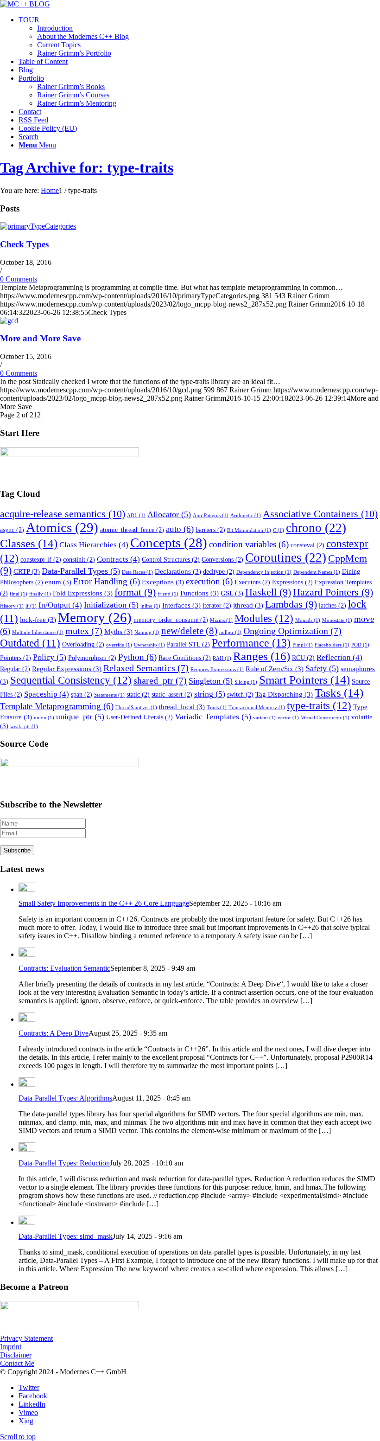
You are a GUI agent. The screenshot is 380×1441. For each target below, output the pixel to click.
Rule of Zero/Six (275, 668)
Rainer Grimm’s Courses (73, 95)
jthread (248, 605)
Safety (322, 668)
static (138, 694)
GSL (232, 593)
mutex (83, 631)
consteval (307, 545)
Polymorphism (92, 657)
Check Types (24, 244)
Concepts (168, 542)
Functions (199, 593)
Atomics (62, 527)
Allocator (169, 514)
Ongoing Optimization (292, 631)
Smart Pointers (304, 679)
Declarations (178, 571)
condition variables (249, 544)
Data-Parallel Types (81, 571)
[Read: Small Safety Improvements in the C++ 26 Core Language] (27, 889)
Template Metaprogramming (57, 706)
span (81, 694)
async (12, 529)
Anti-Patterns (210, 515)
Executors (252, 582)
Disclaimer (16, 1355)
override (119, 644)
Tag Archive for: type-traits (86, 167)
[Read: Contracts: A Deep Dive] (27, 1019)
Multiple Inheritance (37, 632)
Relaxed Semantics (146, 668)
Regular (15, 669)
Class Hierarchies (93, 544)
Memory (95, 617)
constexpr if (40, 559)
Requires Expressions (217, 669)
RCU (303, 657)
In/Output (60, 605)
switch (240, 694)
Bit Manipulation (249, 530)
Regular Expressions (66, 668)
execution (209, 581)
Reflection (339, 657)
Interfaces (181, 605)
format (135, 592)
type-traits (319, 705)
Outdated (30, 643)
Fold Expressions (83, 593)
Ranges (261, 655)
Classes (28, 543)
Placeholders (332, 644)
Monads (307, 620)
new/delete (189, 630)
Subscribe (17, 850)
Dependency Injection (263, 572)
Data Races (137, 572)
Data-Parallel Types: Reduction (64, 1163)
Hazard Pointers (333, 592)
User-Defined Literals (139, 717)
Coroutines (285, 557)
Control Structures (171, 559)
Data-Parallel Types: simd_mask (66, 1236)
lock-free (38, 619)
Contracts (118, 559)
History (12, 605)
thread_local (182, 707)
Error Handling (106, 581)
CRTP (26, 571)
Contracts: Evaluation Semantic (64, 968)
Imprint (10, 1347)
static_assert (172, 694)
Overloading (83, 644)
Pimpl (302, 644)
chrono (316, 528)
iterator (217, 605)
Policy (49, 657)
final (18, 593)
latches (332, 605)
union (44, 717)
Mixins (221, 620)
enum (58, 582)
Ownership (149, 644)
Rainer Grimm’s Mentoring (76, 103)
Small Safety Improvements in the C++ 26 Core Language (104, 903)
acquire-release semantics (62, 513)
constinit (79, 559)
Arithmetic (245, 515)
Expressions (292, 582)
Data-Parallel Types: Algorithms (65, 1098)
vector (288, 717)
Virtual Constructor (325, 717)
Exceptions (163, 582)
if (31, 605)
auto (180, 529)
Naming (146, 632)
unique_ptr (80, 716)
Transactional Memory (256, 707)
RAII (222, 658)
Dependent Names (316, 572)
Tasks (339, 692)
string (209, 693)
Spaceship (46, 694)
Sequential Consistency (71, 680)
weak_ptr (24, 726)
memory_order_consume (170, 619)
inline (150, 605)
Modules (263, 618)
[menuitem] (199, 37)
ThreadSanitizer (136, 707)
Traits (217, 707)
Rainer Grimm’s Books (71, 86)
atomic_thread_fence (132, 529)
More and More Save (40, 338)
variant (264, 717)
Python (137, 657)
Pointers (15, 657)
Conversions (222, 559)
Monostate (337, 620)
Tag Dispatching (284, 694)
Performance (251, 643)
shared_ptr (160, 680)
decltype (218, 571)
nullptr (230, 632)
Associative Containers (320, 513)
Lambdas (291, 604)
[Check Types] (38, 226)
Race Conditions (184, 657)
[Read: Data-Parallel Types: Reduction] (27, 1149)
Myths (118, 631)
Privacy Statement (26, 1338)
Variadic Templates (213, 716)
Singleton (211, 680)
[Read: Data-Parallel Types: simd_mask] (27, 1222)
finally (40, 593)
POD (360, 644)
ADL (136, 515)
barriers (210, 529)
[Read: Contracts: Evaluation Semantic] (27, 954)
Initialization (111, 604)
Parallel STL (188, 644)
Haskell (268, 592)
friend (168, 593)
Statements (109, 695)
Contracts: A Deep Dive (54, 1033)
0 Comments (18, 279)
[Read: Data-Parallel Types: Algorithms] (27, 1084)
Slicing (245, 682)
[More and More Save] (9, 321)
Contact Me (17, 1363)
